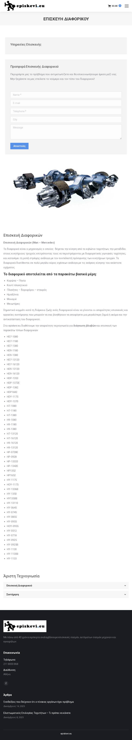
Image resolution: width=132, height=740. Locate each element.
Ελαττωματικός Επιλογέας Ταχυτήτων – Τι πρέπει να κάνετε (36, 713)
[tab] (66, 585)
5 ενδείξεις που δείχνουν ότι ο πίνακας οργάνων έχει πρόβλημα (38, 701)
